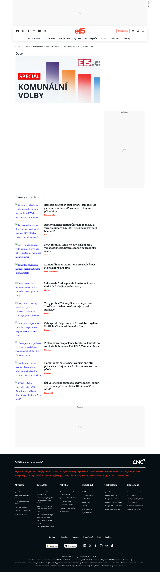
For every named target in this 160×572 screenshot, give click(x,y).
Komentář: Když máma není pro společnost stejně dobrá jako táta (69, 266)
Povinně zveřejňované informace (114, 566)
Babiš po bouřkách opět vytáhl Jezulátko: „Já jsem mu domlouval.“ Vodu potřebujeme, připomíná (70, 208)
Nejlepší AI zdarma (111, 499)
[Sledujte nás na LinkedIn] (18, 31)
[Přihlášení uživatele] (133, 30)
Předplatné (88, 537)
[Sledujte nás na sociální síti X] (23, 31)
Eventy (127, 38)
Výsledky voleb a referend (33, 46)
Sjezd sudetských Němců (69, 498)
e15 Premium (34, 38)
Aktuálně (19, 485)
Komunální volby (52, 46)
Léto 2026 (42, 485)
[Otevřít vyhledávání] (138, 30)
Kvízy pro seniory (20, 507)
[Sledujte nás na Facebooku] (28, 31)
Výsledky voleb (88, 46)
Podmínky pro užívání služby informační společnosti (68, 563)
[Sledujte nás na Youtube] (40, 31)
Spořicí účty (131, 495)
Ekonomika (49, 38)
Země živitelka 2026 (134, 509)
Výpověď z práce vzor (67, 508)
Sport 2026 (88, 485)
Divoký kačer (64, 512)
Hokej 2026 (86, 499)
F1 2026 (85, 506)
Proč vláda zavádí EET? (68, 501)
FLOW (103, 38)
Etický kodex (95, 566)
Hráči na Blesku (53, 471)
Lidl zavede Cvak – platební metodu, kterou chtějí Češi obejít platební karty (69, 285)
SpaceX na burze (110, 492)
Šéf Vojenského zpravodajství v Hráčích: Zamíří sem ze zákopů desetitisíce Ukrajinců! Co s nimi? (72, 386)
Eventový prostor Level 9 (84, 475)
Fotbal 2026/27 (87, 495)
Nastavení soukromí (136, 563)
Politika (64, 485)
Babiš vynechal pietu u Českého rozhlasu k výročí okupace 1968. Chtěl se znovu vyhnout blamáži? (70, 228)
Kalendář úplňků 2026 (22, 511)
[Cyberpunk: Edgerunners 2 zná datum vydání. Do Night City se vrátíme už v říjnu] (29, 329)
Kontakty (52, 537)
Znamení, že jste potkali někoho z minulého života (45, 500)
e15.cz (18, 46)
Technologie (110, 485)
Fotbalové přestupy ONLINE (57, 475)
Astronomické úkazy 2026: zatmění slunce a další (45, 508)
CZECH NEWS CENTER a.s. (89, 557)
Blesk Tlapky (38, 471)
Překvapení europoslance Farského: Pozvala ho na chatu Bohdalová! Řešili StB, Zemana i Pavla (72, 345)
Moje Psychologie (22, 471)
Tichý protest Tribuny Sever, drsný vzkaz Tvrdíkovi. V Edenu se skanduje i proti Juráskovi (68, 306)
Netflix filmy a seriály (112, 509)
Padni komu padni (66, 505)
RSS (98, 537)
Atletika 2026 (87, 509)
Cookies (124, 563)
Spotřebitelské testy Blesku (91, 471)
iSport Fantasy (69, 471)
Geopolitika (64, 38)
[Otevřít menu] (143, 30)
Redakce (64, 537)
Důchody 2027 (132, 502)
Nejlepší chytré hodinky (113, 502)
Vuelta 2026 (123, 475)
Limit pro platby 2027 (135, 499)
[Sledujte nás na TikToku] (45, 31)
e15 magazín (91, 38)
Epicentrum (18, 492)
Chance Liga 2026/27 (106, 475)
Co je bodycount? (21, 514)
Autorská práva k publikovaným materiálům (31, 563)
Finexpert (115, 38)
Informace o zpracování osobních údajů (104, 563)
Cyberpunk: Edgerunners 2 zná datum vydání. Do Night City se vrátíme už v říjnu (71, 325)
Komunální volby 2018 (71, 46)
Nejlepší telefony (110, 495)
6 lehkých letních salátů (45, 527)
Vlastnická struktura (41, 566)
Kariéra (108, 537)
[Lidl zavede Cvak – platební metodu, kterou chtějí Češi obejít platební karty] (29, 290)
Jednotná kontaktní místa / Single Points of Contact (70, 566)
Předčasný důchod (134, 492)
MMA (84, 492)
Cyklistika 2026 (87, 513)
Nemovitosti (111, 471)
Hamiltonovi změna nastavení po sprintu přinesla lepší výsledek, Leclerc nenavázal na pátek (70, 366)
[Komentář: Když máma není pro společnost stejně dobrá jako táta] (29, 270)
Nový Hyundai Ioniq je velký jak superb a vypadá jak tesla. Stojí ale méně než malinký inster (70, 248)
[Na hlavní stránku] (80, 31)
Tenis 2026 (86, 502)
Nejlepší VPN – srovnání (113, 506)
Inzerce (75, 537)
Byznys (77, 38)
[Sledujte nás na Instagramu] (34, 31)
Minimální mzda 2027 (135, 506)
